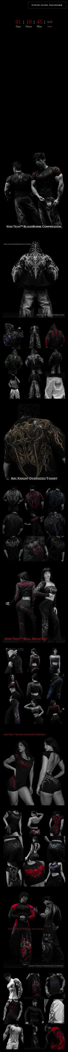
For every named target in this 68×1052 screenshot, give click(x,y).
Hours (29, 26)
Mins (39, 26)
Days (18, 26)
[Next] (58, 193)
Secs (50, 26)
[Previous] (10, 193)
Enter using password (47, 5)
